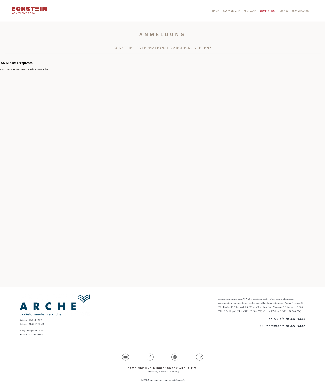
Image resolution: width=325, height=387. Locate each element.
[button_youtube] (125, 354)
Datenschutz (179, 380)
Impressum (168, 380)
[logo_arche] (55, 295)
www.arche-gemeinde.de (31, 334)
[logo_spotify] (199, 354)
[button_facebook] (150, 354)
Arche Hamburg (155, 380)
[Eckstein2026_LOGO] (29, 6)
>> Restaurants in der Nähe (282, 326)
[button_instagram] (174, 354)
